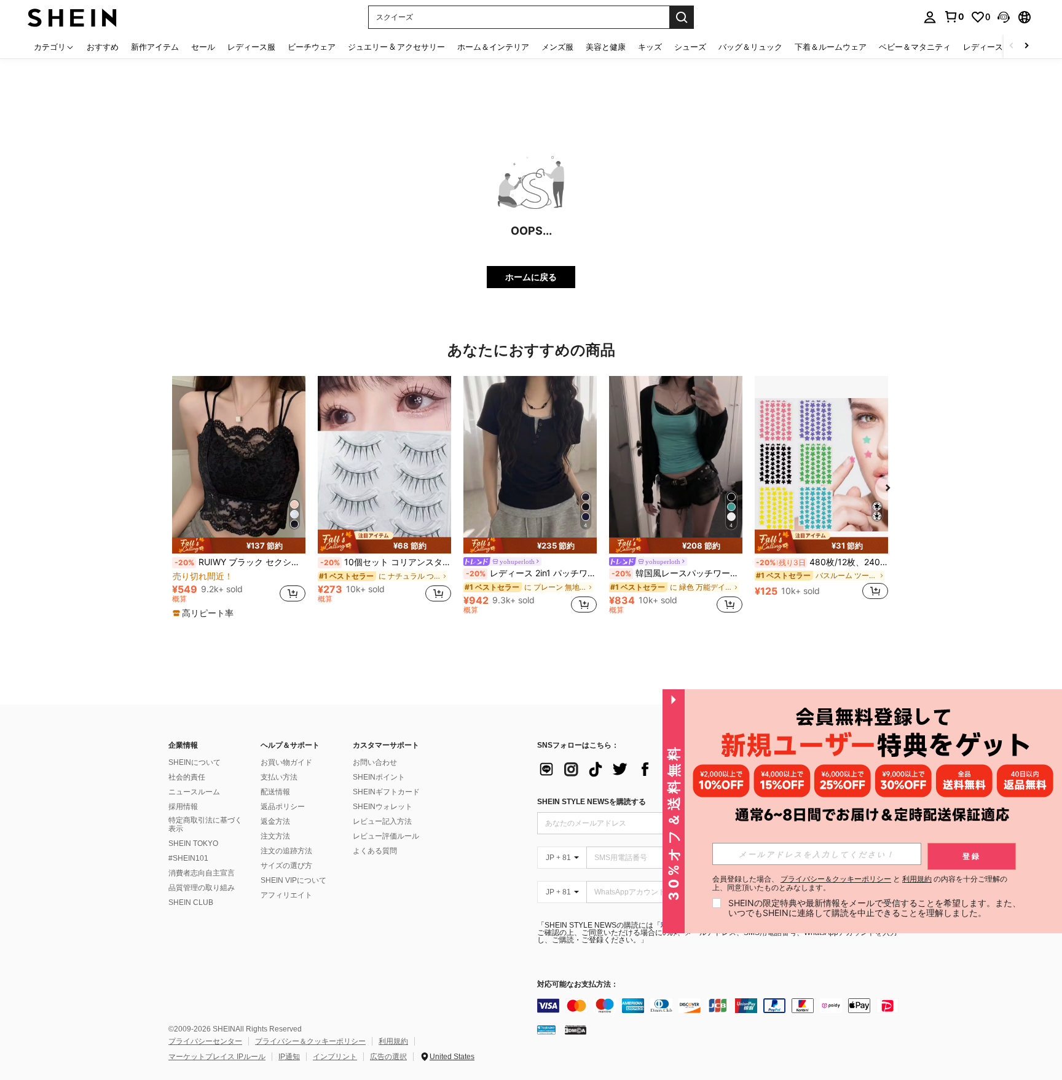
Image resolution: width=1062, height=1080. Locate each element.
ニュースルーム (194, 792)
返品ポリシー (283, 806)
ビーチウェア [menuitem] (312, 47)
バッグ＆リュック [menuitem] (750, 47)
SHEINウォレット (382, 806)
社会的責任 (186, 777)
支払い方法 (279, 777)
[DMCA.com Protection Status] (575, 1029)
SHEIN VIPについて (293, 880)
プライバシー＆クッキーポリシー (310, 1041)
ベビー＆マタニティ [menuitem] (915, 47)
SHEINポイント (379, 777)
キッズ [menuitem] (650, 47)
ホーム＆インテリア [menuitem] (493, 47)
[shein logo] (72, 17)
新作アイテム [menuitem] (155, 47)
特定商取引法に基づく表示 (205, 824)
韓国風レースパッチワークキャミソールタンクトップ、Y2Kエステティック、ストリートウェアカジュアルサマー (677, 573)
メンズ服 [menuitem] (557, 47)
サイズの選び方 (286, 865)
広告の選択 (388, 1056)
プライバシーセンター (205, 1041)
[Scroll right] (1026, 46)
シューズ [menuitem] (690, 47)
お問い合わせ (375, 762)
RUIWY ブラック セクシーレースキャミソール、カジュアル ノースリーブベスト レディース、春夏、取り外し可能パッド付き (240, 562)
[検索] (681, 17)
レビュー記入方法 (382, 821)
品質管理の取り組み (201, 887)
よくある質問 (375, 851)
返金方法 (275, 821)
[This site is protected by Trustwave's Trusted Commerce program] (546, 1029)
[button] (1003, 17)
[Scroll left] (1011, 46)
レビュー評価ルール (386, 836)
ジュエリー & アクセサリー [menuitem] (396, 47)
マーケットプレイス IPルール (217, 1056)
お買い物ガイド (286, 762)
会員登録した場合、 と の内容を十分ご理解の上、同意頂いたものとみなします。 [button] (859, 883)
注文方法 (275, 836)
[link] (953, 16)
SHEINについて (194, 762)
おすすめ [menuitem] (103, 47)
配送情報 (275, 792)
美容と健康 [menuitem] (606, 47)
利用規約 (393, 1041)
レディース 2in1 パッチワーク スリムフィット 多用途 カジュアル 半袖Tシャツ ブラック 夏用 (531, 573)
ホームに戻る (531, 277)
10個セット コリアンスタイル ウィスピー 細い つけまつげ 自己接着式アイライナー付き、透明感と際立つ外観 (385, 562)
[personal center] (929, 17)
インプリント (335, 1056)
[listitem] (238, 497)
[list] (635, 769)
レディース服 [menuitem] (251, 47)
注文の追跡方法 (286, 851)
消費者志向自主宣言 (201, 873)
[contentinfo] (721, 1005)
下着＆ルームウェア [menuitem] (831, 47)
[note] (238, 546)
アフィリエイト (286, 895)
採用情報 (183, 806)
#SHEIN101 (188, 858)
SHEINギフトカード (386, 792)
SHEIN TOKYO (193, 843)
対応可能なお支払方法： (577, 984)
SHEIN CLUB (190, 902)
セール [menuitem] (203, 47)
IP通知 (289, 1056)
